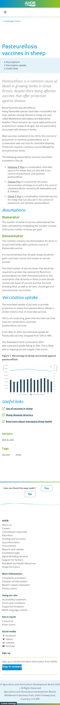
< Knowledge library (11, 21)
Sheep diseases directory (19, 415)
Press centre (8, 624)
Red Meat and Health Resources (19, 563)
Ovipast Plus (14, 181)
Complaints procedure (14, 577)
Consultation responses (14, 531)
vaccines (6, 454)
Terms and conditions (13, 603)
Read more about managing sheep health (29, 421)
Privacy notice (9, 588)
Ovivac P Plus (14, 196)
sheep (18, 454)
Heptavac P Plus (16, 167)
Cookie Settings (8, 703)
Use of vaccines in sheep (19, 408)
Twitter (9, 639)
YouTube (10, 646)
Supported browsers (13, 606)
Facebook (11, 635)
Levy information (11, 542)
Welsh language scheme (14, 610)
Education (7, 535)
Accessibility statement (14, 599)
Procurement (9, 545)
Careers (6, 528)
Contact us (7, 621)
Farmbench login (11, 552)
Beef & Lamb (8, 439)
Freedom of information (14, 581)
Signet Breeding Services (15, 556)
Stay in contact (12, 666)
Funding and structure (14, 538)
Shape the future (11, 566)
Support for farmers (12, 559)
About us (7, 524)
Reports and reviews (13, 549)
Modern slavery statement (16, 584)
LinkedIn (10, 642)
